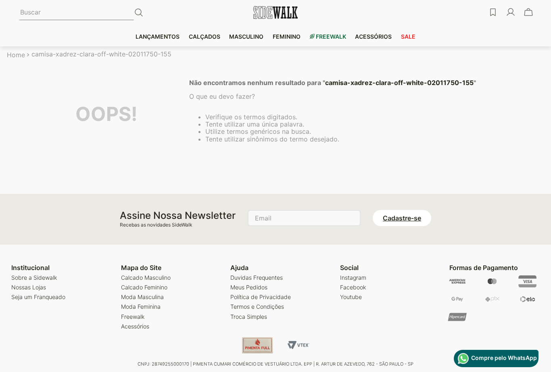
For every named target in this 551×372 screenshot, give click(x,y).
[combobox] (80, 12)
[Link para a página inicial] (16, 54)
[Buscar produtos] (140, 12)
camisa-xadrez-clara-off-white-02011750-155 (101, 54)
